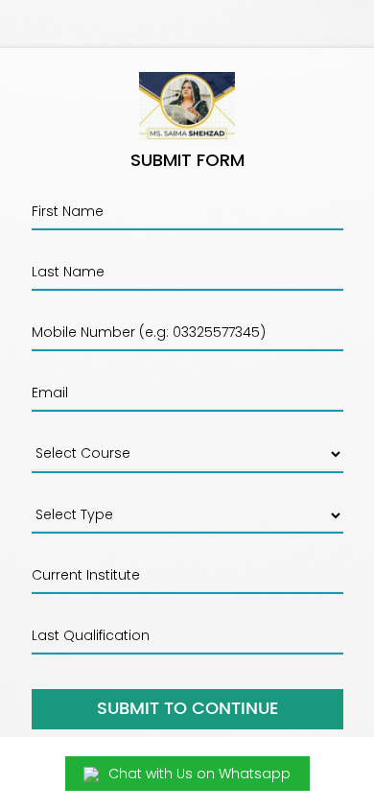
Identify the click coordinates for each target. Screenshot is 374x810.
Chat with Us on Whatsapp (199, 773)
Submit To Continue (187, 709)
